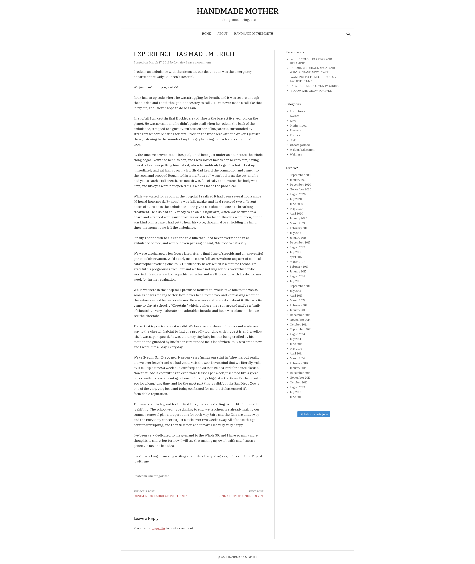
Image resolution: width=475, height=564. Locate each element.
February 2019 (299, 228)
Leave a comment (198, 62)
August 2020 (298, 194)
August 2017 (297, 247)
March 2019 (297, 223)
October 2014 (298, 324)
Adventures (297, 111)
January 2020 (298, 218)
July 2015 (295, 290)
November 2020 (300, 189)
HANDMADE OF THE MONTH (253, 33)
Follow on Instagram (316, 414)
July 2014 (295, 339)
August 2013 (297, 387)
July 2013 (295, 392)
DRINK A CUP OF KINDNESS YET (239, 496)
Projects (295, 130)
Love (293, 120)
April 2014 (296, 353)
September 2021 (300, 175)
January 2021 (298, 180)
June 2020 (296, 204)
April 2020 (296, 213)
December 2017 (300, 242)
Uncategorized (300, 145)
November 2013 (300, 377)
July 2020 (296, 199)
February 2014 (299, 363)
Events (294, 116)
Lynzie (179, 62)
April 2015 (296, 295)
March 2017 (297, 262)
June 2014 (296, 344)
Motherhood (298, 125)
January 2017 (298, 271)
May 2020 (296, 208)
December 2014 (300, 315)
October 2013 (298, 382)
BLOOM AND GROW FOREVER (311, 90)
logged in (158, 528)
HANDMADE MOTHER (238, 11)
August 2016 (297, 276)
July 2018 (295, 233)
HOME (206, 33)
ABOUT (222, 33)
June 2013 (296, 397)
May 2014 (296, 348)
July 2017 (295, 252)
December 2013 (300, 373)
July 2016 (295, 281)
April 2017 (296, 257)
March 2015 (297, 300)
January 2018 (298, 237)
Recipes (295, 135)
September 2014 (300, 329)
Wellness (296, 154)
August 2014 (297, 334)
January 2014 (298, 368)
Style (293, 140)
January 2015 (298, 310)
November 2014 (300, 319)
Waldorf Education (302, 149)
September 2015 (300, 286)
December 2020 (300, 184)
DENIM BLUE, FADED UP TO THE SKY (161, 496)
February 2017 (299, 266)
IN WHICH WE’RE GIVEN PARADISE (314, 86)
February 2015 (299, 305)
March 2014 (297, 358)
